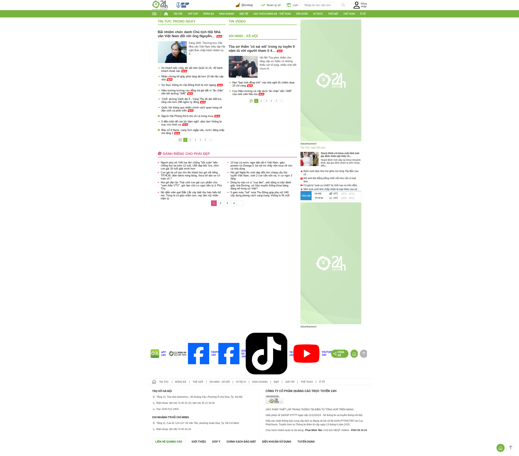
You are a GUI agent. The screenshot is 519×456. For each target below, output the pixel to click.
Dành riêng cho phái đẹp (186, 154)
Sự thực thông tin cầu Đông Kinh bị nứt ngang (188, 84)
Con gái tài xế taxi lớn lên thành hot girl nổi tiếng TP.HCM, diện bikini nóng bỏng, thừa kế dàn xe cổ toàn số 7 (190, 175)
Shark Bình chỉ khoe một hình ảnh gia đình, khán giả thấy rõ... (340, 155)
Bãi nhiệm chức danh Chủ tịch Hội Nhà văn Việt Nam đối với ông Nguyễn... (189, 34)
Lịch (295, 5)
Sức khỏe (302, 13)
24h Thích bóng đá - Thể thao (272, 13)
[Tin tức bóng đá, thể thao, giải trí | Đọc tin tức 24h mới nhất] (160, 4)
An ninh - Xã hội (243, 36)
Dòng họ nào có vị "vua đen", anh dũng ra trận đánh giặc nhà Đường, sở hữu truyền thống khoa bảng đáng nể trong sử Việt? (261, 185)
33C (335, 198)
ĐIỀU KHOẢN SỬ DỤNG (276, 441)
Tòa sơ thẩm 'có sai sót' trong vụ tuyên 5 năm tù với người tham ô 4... (262, 49)
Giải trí (243, 13)
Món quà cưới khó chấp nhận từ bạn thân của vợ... (331, 189)
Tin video (237, 21)
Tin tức (178, 13)
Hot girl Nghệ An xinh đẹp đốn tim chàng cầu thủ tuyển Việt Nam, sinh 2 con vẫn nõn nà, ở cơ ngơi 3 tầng (261, 175)
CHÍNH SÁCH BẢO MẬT (241, 441)
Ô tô (363, 13)
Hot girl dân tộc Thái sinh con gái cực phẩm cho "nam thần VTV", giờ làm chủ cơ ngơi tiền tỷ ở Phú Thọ (191, 185)
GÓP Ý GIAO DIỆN (9, 454)
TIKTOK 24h (292, 354)
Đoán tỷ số (274, 5)
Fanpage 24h (214, 353)
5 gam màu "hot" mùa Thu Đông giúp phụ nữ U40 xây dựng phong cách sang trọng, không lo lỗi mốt (260, 194)
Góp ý (216, 441)
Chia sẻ (341, 353)
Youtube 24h (325, 353)
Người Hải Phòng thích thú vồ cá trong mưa (187, 116)
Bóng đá (208, 13)
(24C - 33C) (348, 198)
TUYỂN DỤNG (306, 441)
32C (335, 193)
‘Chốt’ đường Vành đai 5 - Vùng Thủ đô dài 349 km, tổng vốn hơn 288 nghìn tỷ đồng (191, 100)
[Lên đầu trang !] (510, 447)
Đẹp (276, 381)
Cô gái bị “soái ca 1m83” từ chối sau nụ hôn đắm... (331, 185)
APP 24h (163, 354)
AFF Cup (193, 13)
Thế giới (333, 13)
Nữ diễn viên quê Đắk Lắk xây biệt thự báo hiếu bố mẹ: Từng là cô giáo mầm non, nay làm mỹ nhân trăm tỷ (191, 195)
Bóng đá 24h (243, 353)
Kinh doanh (226, 13)
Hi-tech (318, 13)
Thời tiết (306, 196)
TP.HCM (319, 198)
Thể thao (349, 13)
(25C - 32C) (348, 193)
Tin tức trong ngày (176, 21)
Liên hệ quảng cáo (168, 441)
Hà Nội (318, 193)
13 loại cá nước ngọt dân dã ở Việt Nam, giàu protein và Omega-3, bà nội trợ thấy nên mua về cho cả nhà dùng (261, 165)
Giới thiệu (199, 441)
